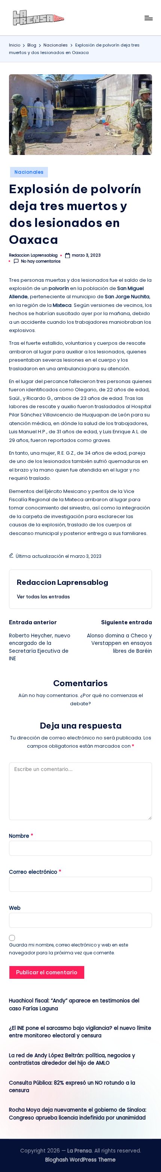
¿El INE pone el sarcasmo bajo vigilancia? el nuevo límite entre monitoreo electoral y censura (80, 1032)
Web (15, 908)
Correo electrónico (35, 872)
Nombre (21, 836)
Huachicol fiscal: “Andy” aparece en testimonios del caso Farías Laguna (74, 1004)
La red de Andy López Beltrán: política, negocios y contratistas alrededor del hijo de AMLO (72, 1059)
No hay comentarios (41, 261)
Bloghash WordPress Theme (80, 1159)
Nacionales (29, 172)
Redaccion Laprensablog (62, 582)
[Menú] (148, 18)
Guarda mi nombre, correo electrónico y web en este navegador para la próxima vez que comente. (68, 949)
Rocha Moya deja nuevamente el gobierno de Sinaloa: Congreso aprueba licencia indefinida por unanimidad (77, 1113)
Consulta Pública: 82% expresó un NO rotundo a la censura (72, 1086)
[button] (43, 597)
